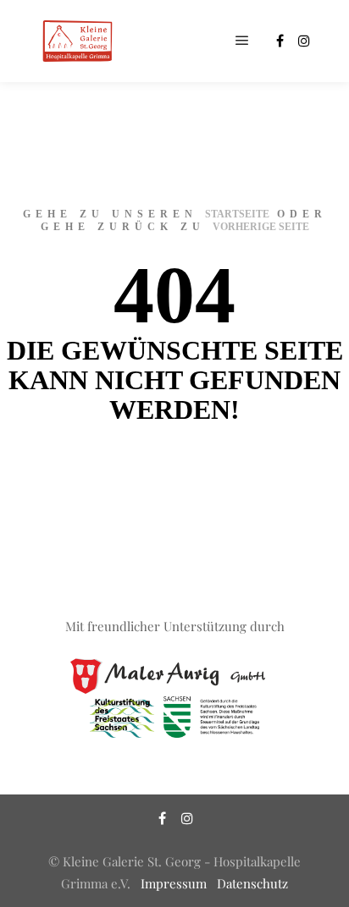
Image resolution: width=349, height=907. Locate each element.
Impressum (174, 883)
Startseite (237, 214)
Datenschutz (252, 883)
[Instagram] (304, 41)
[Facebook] (280, 41)
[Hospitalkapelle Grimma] (76, 41)
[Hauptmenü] (242, 41)
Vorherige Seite (261, 227)
